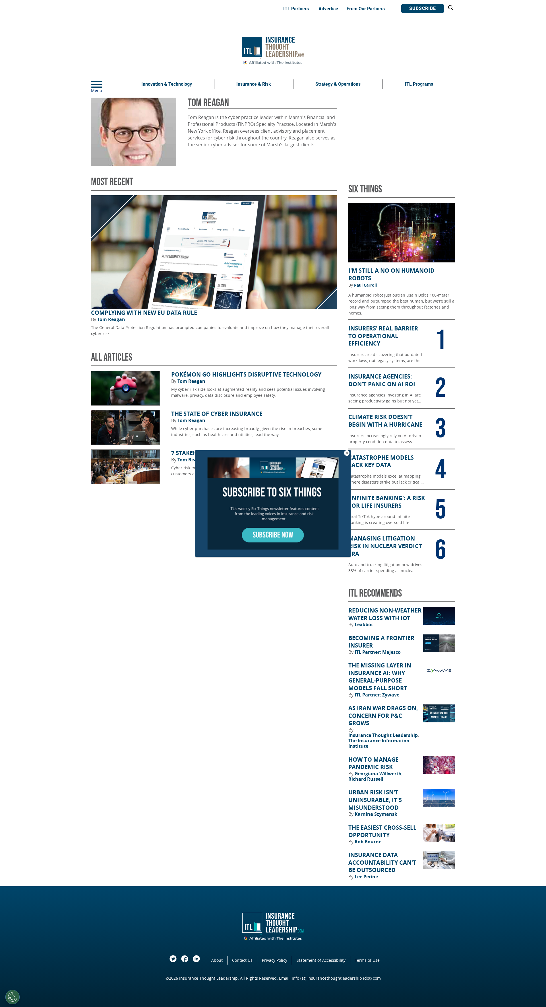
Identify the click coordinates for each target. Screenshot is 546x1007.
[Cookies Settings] (12, 997)
